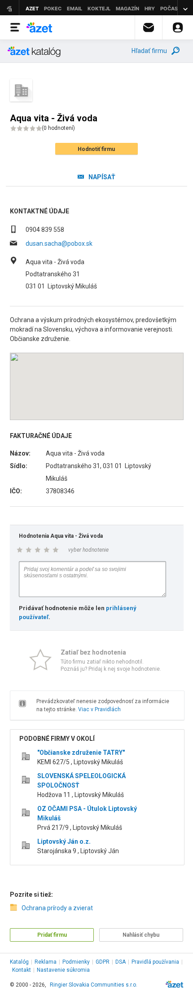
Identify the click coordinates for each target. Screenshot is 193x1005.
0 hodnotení (58, 128)
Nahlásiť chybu (141, 935)
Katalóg (19, 962)
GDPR (103, 962)
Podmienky (76, 962)
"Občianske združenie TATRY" (81, 752)
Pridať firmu (52, 935)
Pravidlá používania (155, 962)
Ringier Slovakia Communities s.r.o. (93, 985)
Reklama (46, 962)
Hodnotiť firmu (96, 149)
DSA (120, 962)
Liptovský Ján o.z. (64, 841)
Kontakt (21, 970)
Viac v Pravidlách (99, 709)
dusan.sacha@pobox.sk (59, 243)
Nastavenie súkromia (63, 970)
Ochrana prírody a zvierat (57, 908)
